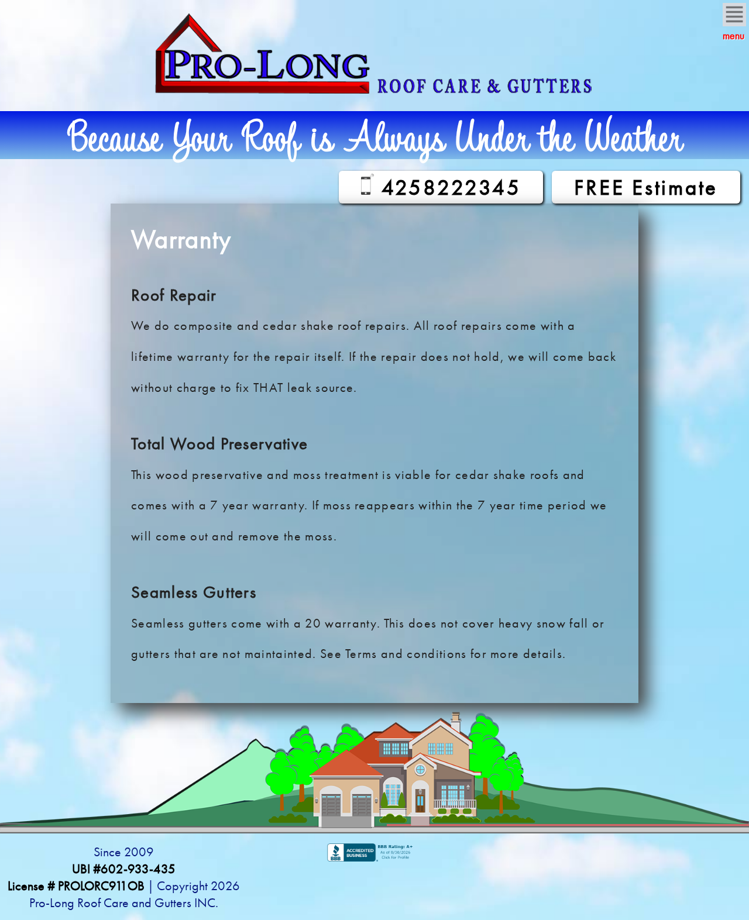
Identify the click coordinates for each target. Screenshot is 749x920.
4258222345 (447, 187)
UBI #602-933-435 (124, 868)
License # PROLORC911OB (76, 885)
